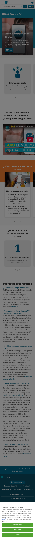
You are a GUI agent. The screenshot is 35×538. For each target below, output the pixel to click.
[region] (17, 520)
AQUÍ (4, 519)
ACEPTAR (17, 535)
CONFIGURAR (17, 525)
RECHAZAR (17, 530)
